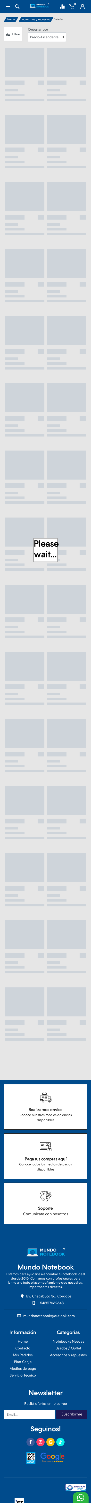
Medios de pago (22, 1368)
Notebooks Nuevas (68, 1341)
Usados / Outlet (68, 1348)
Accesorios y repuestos (36, 19)
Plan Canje (23, 1362)
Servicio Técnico (23, 1375)
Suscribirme (71, 1414)
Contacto (22, 1348)
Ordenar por (38, 29)
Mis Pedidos (23, 1355)
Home (11, 19)
